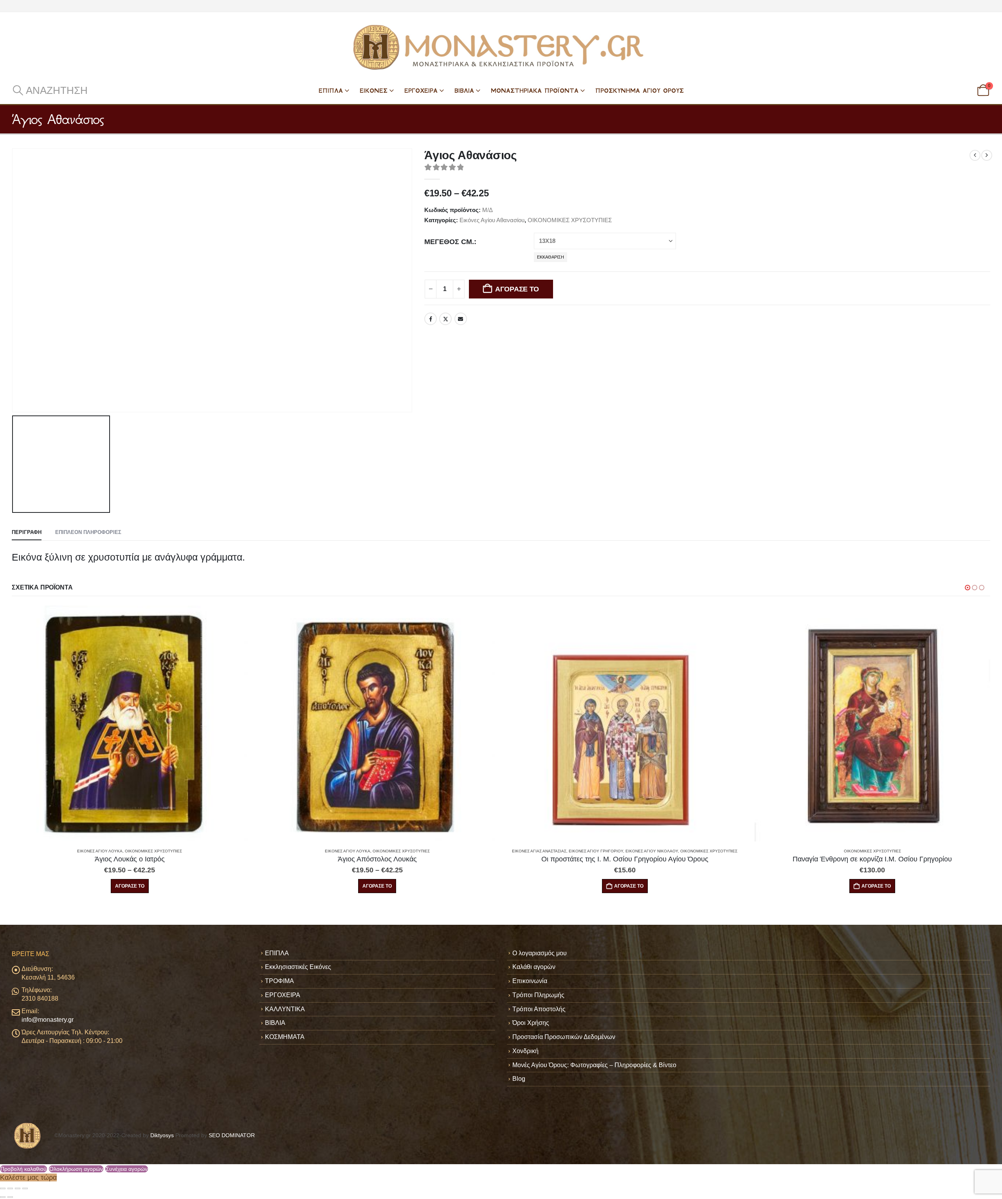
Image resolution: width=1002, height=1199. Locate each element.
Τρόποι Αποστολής (539, 1009)
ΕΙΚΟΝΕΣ (373, 90)
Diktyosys (162, 1135)
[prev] (975, 155)
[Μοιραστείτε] (17, 1188)
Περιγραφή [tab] (26, 532)
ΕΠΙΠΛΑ (331, 90)
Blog (518, 1078)
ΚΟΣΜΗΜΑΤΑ (285, 1037)
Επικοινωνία (529, 981)
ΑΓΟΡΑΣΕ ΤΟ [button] (381, 886)
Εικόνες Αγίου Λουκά (100, 851)
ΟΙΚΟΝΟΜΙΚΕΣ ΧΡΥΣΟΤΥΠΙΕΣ (570, 220)
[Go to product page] (130, 723)
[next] (986, 155)
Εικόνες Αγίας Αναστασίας (292, 851)
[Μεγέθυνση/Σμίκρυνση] (2, 1188)
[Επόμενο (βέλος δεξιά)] (10, 1197)
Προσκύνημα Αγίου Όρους (639, 90)
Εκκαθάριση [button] (550, 257)
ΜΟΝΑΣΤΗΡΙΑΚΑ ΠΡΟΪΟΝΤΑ (534, 90)
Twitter (445, 319)
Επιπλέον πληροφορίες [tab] (88, 532)
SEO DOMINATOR (232, 1135)
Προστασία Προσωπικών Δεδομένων (563, 1037)
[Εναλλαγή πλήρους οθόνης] (10, 1188)
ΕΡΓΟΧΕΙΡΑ (421, 90)
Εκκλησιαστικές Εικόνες (298, 967)
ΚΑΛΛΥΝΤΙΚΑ (285, 1009)
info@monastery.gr (48, 1019)
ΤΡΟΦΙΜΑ (279, 981)
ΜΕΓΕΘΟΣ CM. (449, 242)
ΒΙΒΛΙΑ (464, 90)
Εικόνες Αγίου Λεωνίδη (842, 851)
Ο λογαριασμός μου (539, 953)
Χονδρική (525, 1051)
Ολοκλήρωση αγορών (76, 1169)
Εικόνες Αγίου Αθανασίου (492, 220)
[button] (50, 90)
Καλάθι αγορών (533, 967)
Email (460, 319)
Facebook (430, 319)
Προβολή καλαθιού (23, 1169)
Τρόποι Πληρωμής (538, 995)
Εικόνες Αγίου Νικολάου (404, 851)
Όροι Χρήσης (530, 1022)
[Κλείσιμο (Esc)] (25, 1188)
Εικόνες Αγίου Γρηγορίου (348, 851)
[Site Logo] (501, 47)
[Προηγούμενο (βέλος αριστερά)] (2, 1197)
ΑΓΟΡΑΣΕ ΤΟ (517, 289)
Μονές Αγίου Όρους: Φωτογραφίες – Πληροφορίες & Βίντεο (594, 1065)
